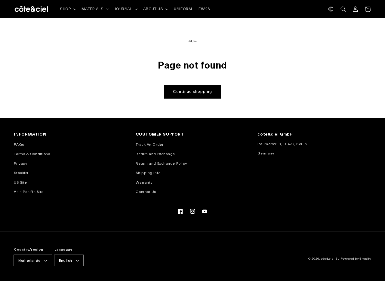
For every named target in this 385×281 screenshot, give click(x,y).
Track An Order (149, 144)
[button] (331, 9)
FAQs (19, 144)
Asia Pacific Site (28, 192)
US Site (20, 182)
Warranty (144, 182)
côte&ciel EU (330, 259)
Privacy (20, 163)
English (65, 260)
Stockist (21, 173)
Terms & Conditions (32, 154)
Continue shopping (192, 91)
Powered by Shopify (356, 259)
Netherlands (29, 260)
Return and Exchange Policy (161, 163)
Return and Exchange (155, 154)
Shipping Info (148, 173)
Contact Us (146, 192)
